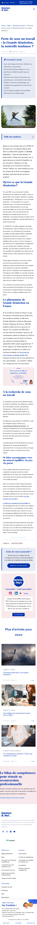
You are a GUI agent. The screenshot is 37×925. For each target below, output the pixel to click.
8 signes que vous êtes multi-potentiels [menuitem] (8, 874)
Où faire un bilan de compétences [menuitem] (24, 869)
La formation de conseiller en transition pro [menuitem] (26, 861)
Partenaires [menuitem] (4, 890)
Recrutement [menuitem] (5, 897)
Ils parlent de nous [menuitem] (6, 887)
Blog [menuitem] (2, 857)
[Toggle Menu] (34, 9)
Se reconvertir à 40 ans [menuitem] (8, 870)
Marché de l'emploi (19, 25)
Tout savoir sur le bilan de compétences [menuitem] (8, 861)
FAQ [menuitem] (2, 894)
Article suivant (18, 17)
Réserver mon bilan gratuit (18, 565)
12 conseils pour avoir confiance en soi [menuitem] (7, 865)
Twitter (26, 593)
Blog (8, 25)
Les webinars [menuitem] (22, 865)
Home (3, 25)
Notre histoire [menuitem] (22, 853)
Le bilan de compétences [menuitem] (26, 857)
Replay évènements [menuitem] (7, 853)
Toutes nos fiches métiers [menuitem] (8, 878)
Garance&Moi (14, 51)
